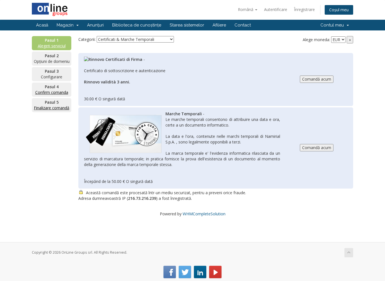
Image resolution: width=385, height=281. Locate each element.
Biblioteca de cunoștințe (136, 25)
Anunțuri (95, 25)
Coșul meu (339, 9)
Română (246, 9)
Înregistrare (304, 9)
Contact (242, 25)
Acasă (42, 25)
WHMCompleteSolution (204, 213)
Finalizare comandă (51, 107)
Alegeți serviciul (52, 45)
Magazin (66, 25)
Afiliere (219, 25)
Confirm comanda (51, 92)
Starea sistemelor (187, 25)
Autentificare (275, 9)
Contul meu (333, 25)
